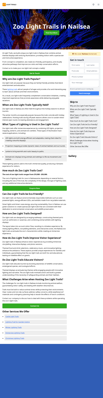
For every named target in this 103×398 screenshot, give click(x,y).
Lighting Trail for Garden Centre (17, 322)
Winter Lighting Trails (13, 327)
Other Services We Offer (79, 146)
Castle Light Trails (12, 316)
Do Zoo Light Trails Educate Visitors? (84, 137)
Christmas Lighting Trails (14, 338)
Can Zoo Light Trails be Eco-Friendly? (84, 124)
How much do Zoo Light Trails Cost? (83, 121)
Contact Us (34, 306)
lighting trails (12, 89)
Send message (84, 93)
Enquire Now (34, 188)
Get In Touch (35, 73)
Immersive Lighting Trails (15, 333)
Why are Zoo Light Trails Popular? (82, 106)
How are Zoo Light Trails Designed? (83, 128)
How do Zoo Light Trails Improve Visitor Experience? (82, 132)
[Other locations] (93, 4)
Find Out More (51, 33)
